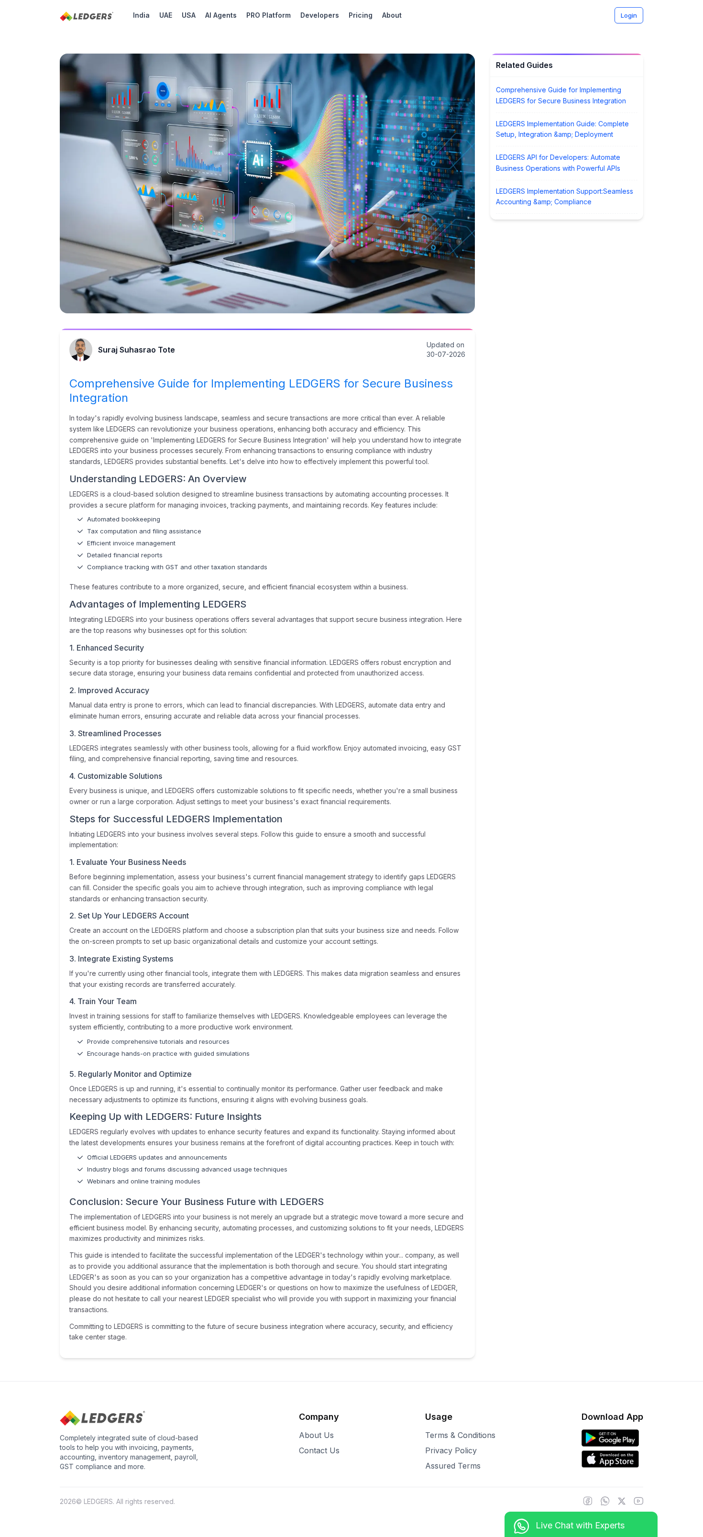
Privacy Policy (451, 1450)
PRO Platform (268, 15)
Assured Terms (453, 1466)
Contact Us (319, 1450)
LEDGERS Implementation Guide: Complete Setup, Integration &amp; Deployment (562, 129)
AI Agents (221, 15)
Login (629, 15)
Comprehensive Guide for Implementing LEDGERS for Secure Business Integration (561, 95)
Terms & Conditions (460, 1435)
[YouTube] (638, 1501)
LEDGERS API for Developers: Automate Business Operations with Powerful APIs (558, 162)
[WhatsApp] (605, 1501)
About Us (316, 1435)
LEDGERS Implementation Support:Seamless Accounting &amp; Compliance (564, 196)
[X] (621, 1501)
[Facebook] (588, 1501)
